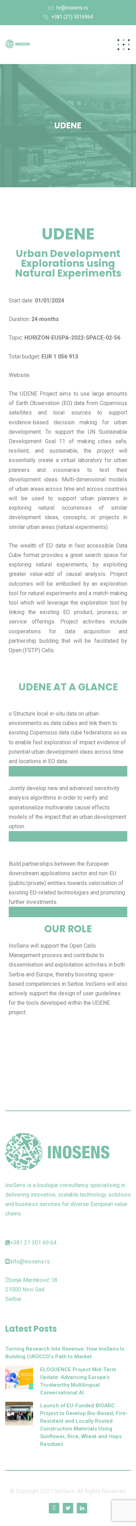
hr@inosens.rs (72, 8)
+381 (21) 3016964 (72, 17)
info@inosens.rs (30, 1261)
